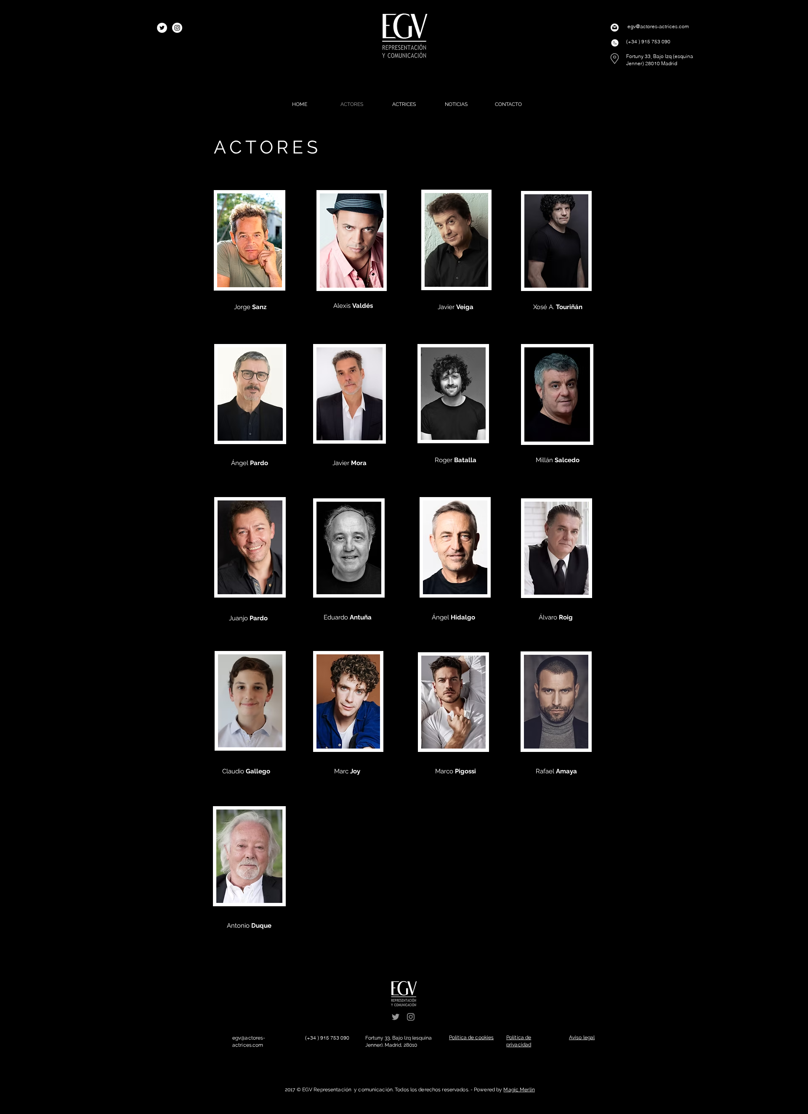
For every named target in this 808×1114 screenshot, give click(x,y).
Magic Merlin (518, 1090)
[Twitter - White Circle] (162, 28)
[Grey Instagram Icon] (411, 1017)
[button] (471, 1037)
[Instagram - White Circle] (177, 28)
